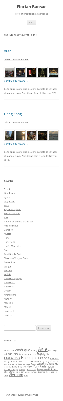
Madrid (7, 306)
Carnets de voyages (47, 88)
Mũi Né (7, 233)
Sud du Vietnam (12, 213)
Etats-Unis (12, 358)
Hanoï (7, 237)
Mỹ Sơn (22, 367)
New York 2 (9, 282)
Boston (7, 290)
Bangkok (8, 229)
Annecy (8, 298)
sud (35, 372)
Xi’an (7, 51)
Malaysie (14, 366)
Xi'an (36, 92)
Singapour (9, 201)
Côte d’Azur (10, 262)
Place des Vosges (11, 369)
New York (9, 286)
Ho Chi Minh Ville (12, 245)
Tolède (7, 274)
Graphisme (9, 193)
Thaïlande (50, 372)
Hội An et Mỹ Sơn (12, 209)
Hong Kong (13, 114)
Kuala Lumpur (11, 225)
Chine (30, 92)
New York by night (13, 278)
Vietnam (16, 374)
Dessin (7, 189)
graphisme (12, 361)
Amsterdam (10, 294)
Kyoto (7, 197)
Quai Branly (31, 369)
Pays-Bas (50, 367)
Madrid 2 (8, 302)
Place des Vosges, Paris (16, 258)
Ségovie (8, 270)
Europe (29, 357)
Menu (31, 22)
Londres (8, 315)
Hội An (52, 361)
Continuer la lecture (16, 80)
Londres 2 (9, 310)
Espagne (43, 353)
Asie (24, 92)
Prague (7, 266)
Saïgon (21, 372)
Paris (6, 250)
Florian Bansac (31, 6)
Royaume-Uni (44, 369)
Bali (6, 217)
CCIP (10, 354)
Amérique (22, 350)
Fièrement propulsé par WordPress (21, 394)
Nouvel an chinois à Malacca (18, 221)
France (44, 357)
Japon (14, 364)
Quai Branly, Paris (13, 254)
